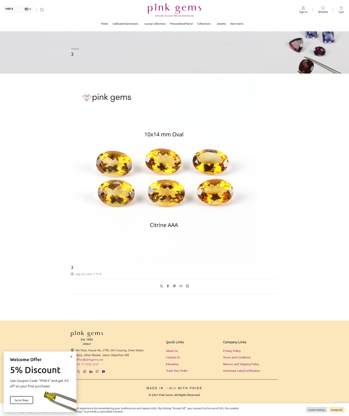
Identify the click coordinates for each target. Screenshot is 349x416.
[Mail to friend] (181, 286)
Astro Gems (236, 23)
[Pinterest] (174, 286)
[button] (71, 356)
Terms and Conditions (237, 357)
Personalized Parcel (181, 23)
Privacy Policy (232, 350)
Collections (203, 23)
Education (172, 364)
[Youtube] (103, 371)
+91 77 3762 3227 (87, 364)
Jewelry (221, 23)
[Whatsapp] (97, 371)
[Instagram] (84, 371)
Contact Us (173, 357)
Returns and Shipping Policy (241, 364)
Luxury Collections (155, 23)
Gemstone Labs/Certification (241, 370)
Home (104, 23)
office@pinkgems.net (89, 359)
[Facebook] (168, 286)
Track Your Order (177, 370)
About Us (172, 350)
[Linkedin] (90, 371)
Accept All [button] (336, 409)
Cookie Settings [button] (316, 409)
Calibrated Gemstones (125, 23)
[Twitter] (162, 286)
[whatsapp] (186, 286)
